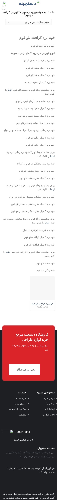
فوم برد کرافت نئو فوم (42, 303)
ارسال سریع (20, 403)
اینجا (10, 89)
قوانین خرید (49, 398)
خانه (52, 12)
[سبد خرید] (4, 6)
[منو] (53, 4)
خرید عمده (21, 398)
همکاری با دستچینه (17, 409)
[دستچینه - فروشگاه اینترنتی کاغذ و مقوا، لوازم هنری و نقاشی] (28, 3)
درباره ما (51, 403)
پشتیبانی (22, 414)
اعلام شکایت (49, 414)
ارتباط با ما (49, 409)
